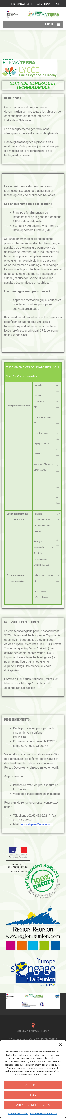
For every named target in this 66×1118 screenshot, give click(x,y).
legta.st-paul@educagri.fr (37, 824)
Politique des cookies (18, 1113)
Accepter (33, 1084)
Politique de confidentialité (43, 1113)
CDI (58, 3)
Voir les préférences (33, 1105)
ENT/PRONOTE (21, 3)
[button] (60, 1044)
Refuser (33, 1095)
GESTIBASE (44, 3)
